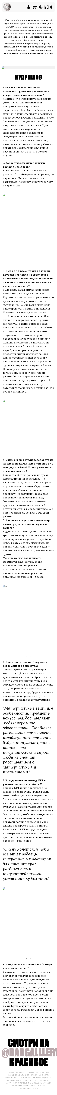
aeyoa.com (33, 1088)
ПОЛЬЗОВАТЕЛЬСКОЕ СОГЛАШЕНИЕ (23, 1072)
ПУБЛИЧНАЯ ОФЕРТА (40, 1075)
